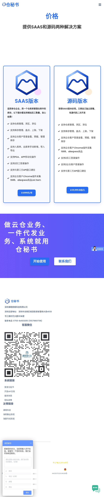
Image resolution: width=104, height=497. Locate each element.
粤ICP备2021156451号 (60, 463)
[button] (100, 4)
